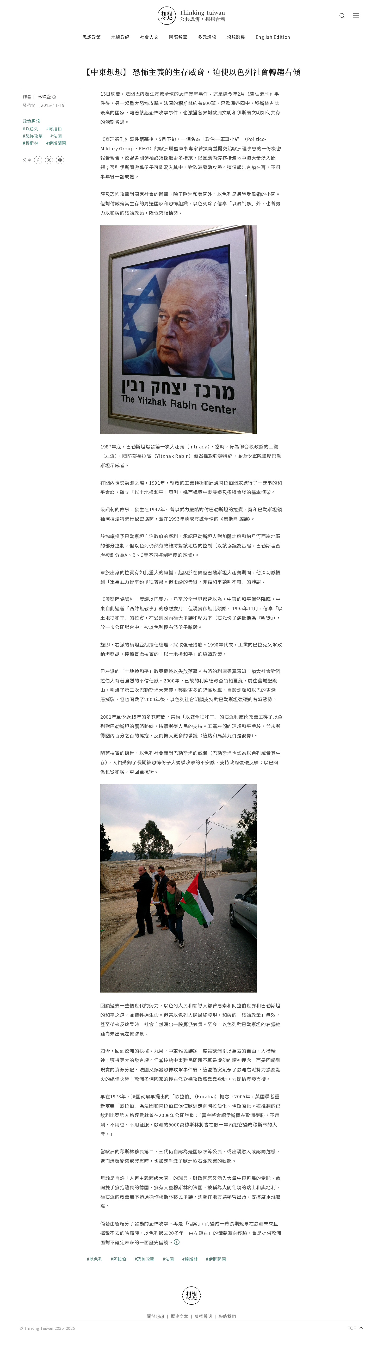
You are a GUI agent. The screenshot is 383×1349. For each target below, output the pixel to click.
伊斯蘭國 (57, 143)
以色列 (32, 128)
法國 (57, 136)
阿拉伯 (55, 128)
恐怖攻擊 (34, 136)
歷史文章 (179, 1316)
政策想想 (31, 121)
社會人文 (149, 37)
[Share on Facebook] (38, 160)
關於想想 (155, 1316)
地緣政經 (120, 37)
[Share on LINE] (60, 160)
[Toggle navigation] (356, 15)
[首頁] (191, 15)
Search (342, 15)
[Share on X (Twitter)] (49, 160)
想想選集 (236, 37)
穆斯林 (32, 143)
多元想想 (207, 37)
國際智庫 (178, 37)
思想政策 (91, 37)
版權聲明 (203, 1316)
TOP (355, 1328)
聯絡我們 (227, 1316)
